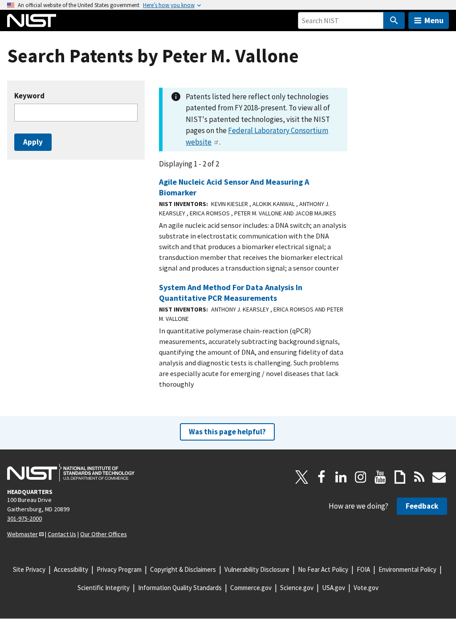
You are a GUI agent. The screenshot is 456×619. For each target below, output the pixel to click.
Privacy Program (119, 569)
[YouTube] (380, 477)
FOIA (363, 569)
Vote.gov (366, 587)
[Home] (31, 20)
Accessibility (71, 569)
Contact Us (62, 534)
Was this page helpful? (227, 432)
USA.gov (333, 587)
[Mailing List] (439, 477)
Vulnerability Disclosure (256, 569)
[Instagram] (360, 477)
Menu (434, 20)
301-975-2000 (24, 518)
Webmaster (22, 534)
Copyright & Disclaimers (183, 569)
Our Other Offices (103, 534)
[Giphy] (400, 477)
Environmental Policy (407, 569)
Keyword (29, 96)
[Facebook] (321, 477)
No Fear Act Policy (323, 569)
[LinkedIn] (341, 477)
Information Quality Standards (180, 587)
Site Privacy (29, 569)
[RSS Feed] (419, 477)
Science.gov (297, 587)
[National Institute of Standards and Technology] (70, 472)
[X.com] (302, 477)
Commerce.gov (251, 587)
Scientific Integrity (103, 587)
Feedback (422, 506)
